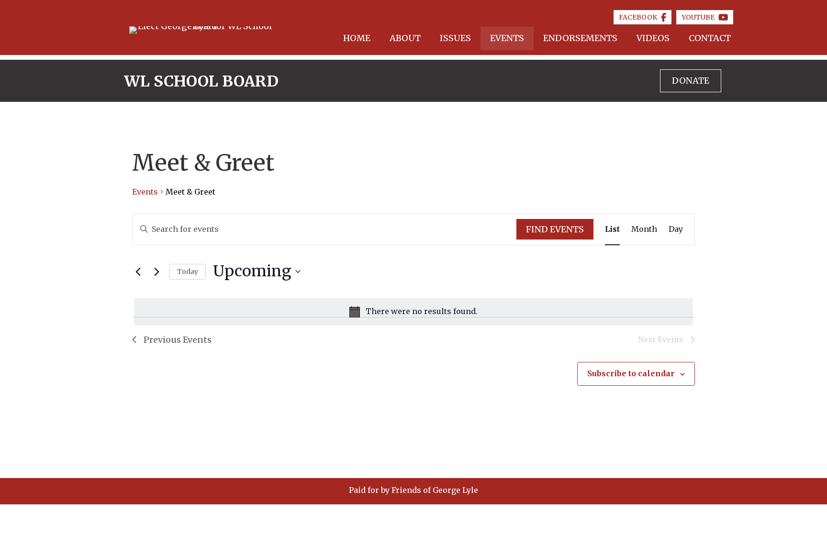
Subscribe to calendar (630, 373)
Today (187, 271)
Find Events (555, 229)
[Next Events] (156, 271)
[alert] (413, 312)
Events (145, 191)
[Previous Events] (138, 271)
